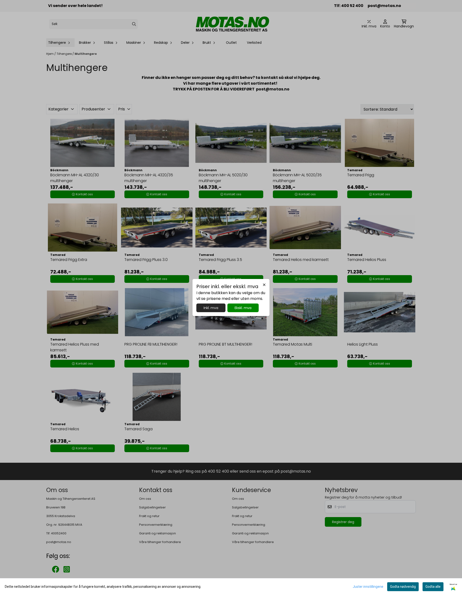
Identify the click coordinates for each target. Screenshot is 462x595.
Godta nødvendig (403, 587)
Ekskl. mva (243, 307)
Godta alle (433, 587)
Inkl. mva (211, 307)
